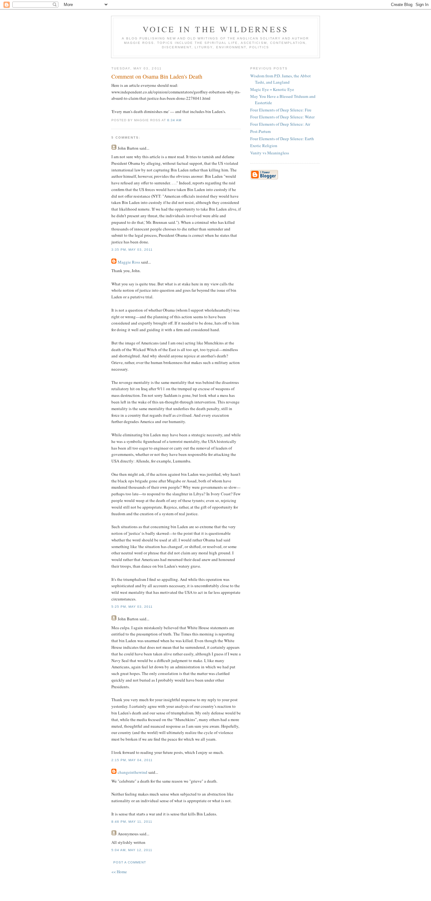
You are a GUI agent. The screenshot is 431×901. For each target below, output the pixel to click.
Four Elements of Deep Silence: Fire (280, 110)
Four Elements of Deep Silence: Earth (282, 138)
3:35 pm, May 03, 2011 (132, 249)
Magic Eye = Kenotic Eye (272, 89)
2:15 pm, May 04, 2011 (132, 760)
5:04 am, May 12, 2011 (131, 850)
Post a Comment (129, 862)
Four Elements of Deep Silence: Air (280, 124)
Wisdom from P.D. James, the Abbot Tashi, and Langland (280, 79)
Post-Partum (260, 131)
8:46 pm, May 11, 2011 (131, 821)
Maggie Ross (129, 262)
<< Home (119, 871)
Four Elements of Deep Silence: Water (282, 117)
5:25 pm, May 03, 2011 (132, 606)
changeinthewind (132, 772)
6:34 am (174, 120)
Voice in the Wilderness (216, 29)
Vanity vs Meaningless (269, 153)
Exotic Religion (263, 145)
